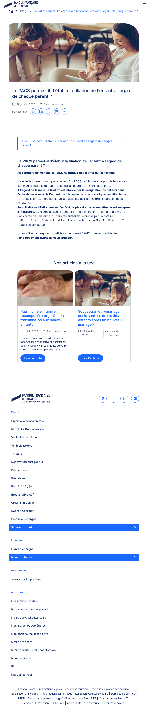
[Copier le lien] (65, 111)
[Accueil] (11, 11)
